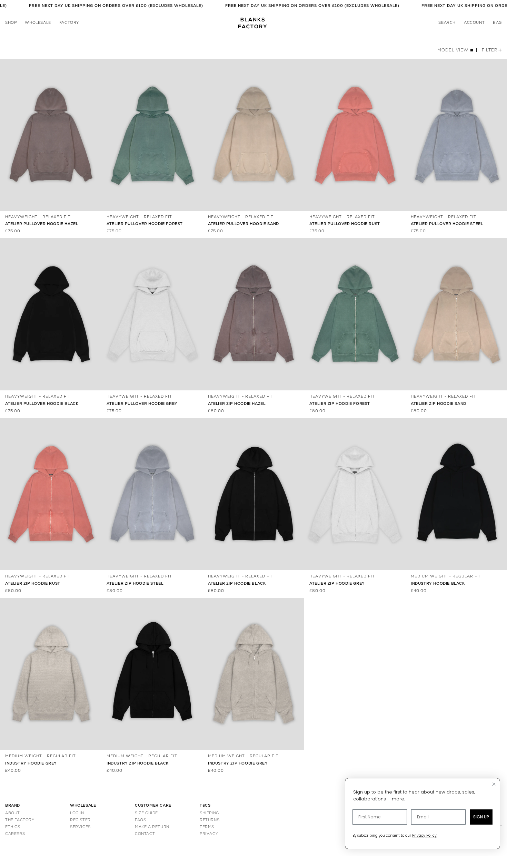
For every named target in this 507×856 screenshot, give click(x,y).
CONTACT (145, 833)
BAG (497, 23)
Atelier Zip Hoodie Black (237, 583)
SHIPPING (209, 813)
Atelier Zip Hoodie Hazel (236, 403)
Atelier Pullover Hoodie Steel (447, 224)
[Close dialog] (493, 784)
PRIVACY (209, 833)
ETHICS (12, 827)
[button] (11, 23)
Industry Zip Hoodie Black (138, 763)
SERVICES (80, 827)
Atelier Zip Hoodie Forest (339, 403)
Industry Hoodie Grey (31, 763)
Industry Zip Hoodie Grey (238, 763)
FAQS (140, 820)
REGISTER (80, 820)
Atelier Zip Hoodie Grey (337, 583)
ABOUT (12, 813)
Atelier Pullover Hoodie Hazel (41, 224)
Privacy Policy (424, 835)
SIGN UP (481, 817)
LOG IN (77, 813)
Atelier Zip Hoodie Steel (135, 583)
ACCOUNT (474, 23)
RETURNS (209, 820)
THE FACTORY (19, 820)
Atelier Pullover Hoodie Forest (145, 224)
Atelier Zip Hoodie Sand (438, 403)
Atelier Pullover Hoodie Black (41, 403)
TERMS (207, 827)
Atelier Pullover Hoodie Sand (243, 224)
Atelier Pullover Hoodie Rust (344, 224)
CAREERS (15, 833)
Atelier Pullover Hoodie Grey (142, 403)
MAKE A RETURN (152, 827)
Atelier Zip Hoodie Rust (32, 583)
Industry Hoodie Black (438, 583)
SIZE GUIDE (146, 813)
